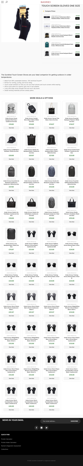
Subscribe (74, 421)
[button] (6, 2)
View (77, 18)
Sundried (34, 460)
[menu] (2, 2)
